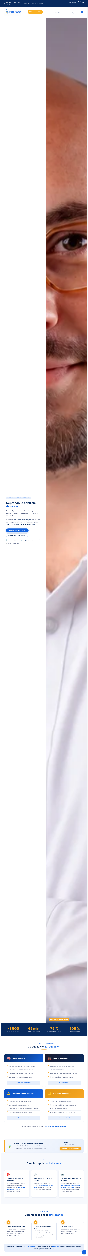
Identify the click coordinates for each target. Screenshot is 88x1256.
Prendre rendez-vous (70, 1148)
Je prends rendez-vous (17, 530)
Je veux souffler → (64, 1118)
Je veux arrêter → (64, 1082)
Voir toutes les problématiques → (55, 1126)
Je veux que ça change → (23, 1082)
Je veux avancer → (23, 1118)
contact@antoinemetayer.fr (34, 3)
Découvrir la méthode (17, 535)
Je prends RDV (36, 12)
